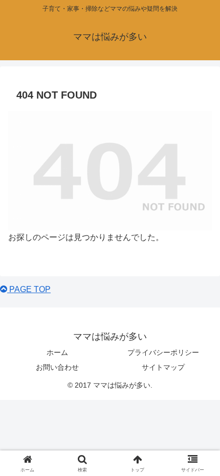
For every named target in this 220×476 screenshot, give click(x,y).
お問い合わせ (57, 367)
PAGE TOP (29, 289)
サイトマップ (163, 367)
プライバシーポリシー (163, 352)
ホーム (57, 352)
